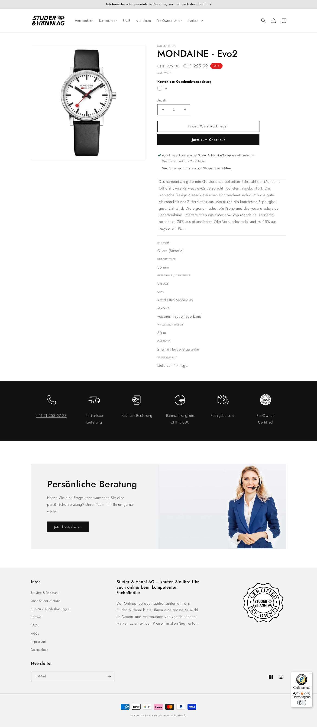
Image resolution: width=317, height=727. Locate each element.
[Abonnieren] (109, 676)
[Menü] (309, 674)
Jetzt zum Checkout (208, 139)
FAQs (35, 625)
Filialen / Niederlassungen (50, 609)
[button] (195, 20)
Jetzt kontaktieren (68, 527)
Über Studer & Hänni (46, 600)
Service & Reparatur (45, 592)
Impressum (38, 641)
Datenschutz (39, 649)
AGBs (35, 633)
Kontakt (36, 617)
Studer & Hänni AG (152, 715)
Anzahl (161, 100)
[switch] (301, 702)
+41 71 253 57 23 (51, 415)
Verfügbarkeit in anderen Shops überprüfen (196, 168)
